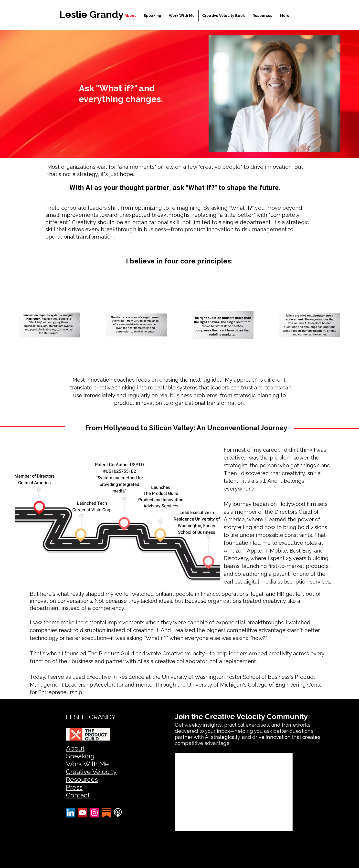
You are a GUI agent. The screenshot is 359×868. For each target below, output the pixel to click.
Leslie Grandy (91, 14)
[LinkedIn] (70, 812)
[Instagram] (94, 812)
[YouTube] (82, 812)
